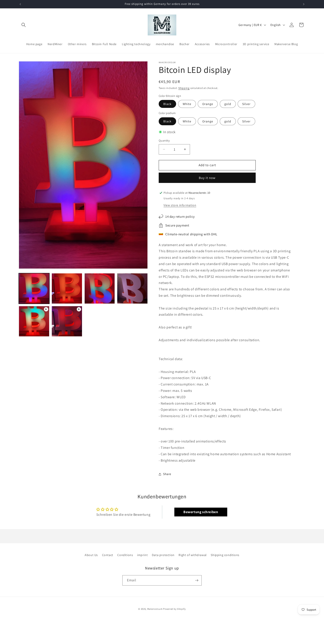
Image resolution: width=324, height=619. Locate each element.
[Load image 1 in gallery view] (34, 288)
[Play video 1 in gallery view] (34, 321)
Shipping (184, 88)
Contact (107, 555)
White (187, 104)
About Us (91, 555)
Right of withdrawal (193, 555)
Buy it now (207, 178)
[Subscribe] (196, 580)
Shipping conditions (225, 555)
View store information (180, 205)
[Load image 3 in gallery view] (99, 288)
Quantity (164, 140)
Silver (246, 104)
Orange (207, 104)
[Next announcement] (304, 4)
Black (167, 104)
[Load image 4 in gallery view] (132, 288)
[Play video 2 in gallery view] (67, 321)
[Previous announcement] (20, 4)
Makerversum (155, 608)
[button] (23, 25)
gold (227, 104)
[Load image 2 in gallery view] (67, 288)
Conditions (125, 555)
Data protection (163, 555)
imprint (142, 555)
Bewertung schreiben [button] (200, 512)
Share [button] (167, 474)
